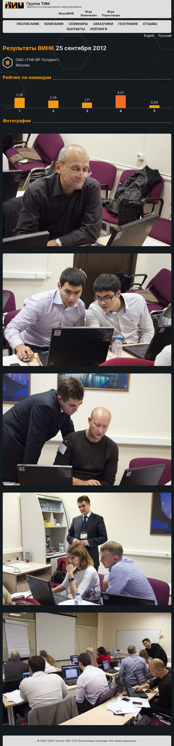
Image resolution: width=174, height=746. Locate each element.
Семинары (78, 24)
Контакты (76, 29)
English (149, 35)
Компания (53, 24)
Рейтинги (98, 29)
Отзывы (150, 24)
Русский (164, 35)
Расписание (28, 24)
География (128, 24)
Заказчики (103, 24)
